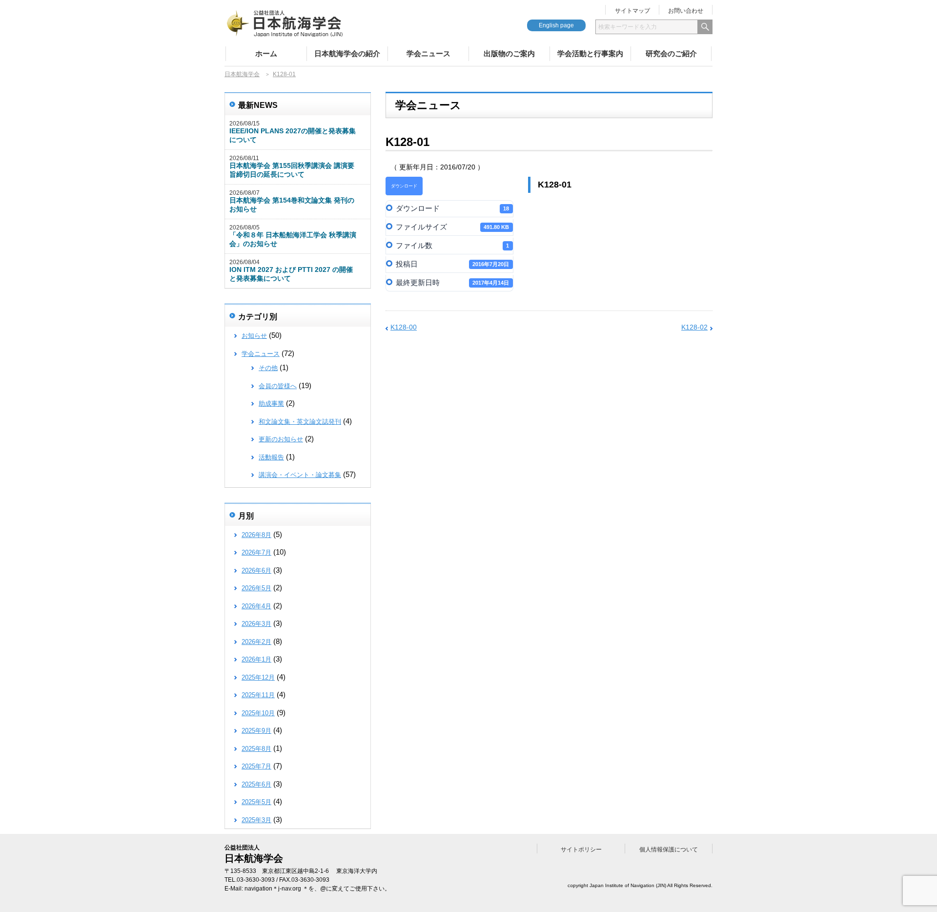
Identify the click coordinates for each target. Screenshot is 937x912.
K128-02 (694, 327)
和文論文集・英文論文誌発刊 (300, 421)
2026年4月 (256, 606)
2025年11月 (258, 695)
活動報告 (271, 457)
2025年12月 (258, 677)
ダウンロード (404, 186)
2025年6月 (256, 784)
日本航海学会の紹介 (347, 53)
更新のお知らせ (281, 439)
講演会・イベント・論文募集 (300, 474)
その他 (268, 368)
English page (556, 25)
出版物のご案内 (509, 53)
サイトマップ (632, 10)
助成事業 (271, 403)
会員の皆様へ (278, 386)
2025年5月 (256, 802)
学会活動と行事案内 (590, 53)
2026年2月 (256, 641)
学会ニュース (428, 53)
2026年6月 (256, 570)
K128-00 (403, 327)
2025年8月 (256, 748)
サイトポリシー (581, 849)
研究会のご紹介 (671, 53)
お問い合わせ (685, 10)
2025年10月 (258, 713)
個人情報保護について (668, 849)
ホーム (266, 53)
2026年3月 (256, 623)
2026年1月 (256, 659)
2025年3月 (256, 820)
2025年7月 (256, 766)
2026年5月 (256, 588)
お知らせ (254, 335)
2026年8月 (256, 535)
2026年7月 (256, 552)
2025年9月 (256, 730)
